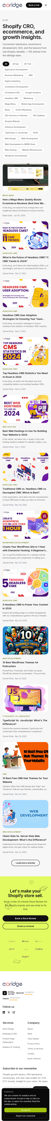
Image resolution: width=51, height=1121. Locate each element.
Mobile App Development (32, 104)
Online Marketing (23, 110)
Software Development (15, 127)
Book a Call (34, 5)
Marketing (28, 98)
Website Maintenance (32, 150)
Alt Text (27, 64)
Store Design (8, 1029)
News (7, 110)
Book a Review (34, 1058)
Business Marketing (14, 75)
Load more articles (25, 863)
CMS (31, 75)
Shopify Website (12, 121)
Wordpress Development (16, 156)
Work (30, 1034)
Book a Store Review (25, 918)
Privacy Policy (34, 1044)
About (30, 1029)
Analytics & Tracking (11, 1047)
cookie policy (10, 1104)
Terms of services (35, 1049)
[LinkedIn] (4, 1012)
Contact (31, 1054)
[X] (9, 1012)
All (6, 64)
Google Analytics (33, 92)
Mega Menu (10, 104)
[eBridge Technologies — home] (12, 5)
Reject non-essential (25, 1116)
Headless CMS (11, 98)
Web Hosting (10, 150)
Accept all (25, 1110)
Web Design (10, 138)
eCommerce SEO (12, 92)
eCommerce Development (16, 87)
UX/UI (35, 133)
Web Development (29, 138)
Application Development (16, 69)
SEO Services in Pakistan (16, 115)
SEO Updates (39, 115)
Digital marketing (12, 81)
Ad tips (16, 64)
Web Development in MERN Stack (20, 144)
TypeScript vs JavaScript (16, 133)
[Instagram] (14, 1012)
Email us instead (25, 926)
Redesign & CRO (10, 1034)
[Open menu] (45, 5)
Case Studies (33, 1039)
